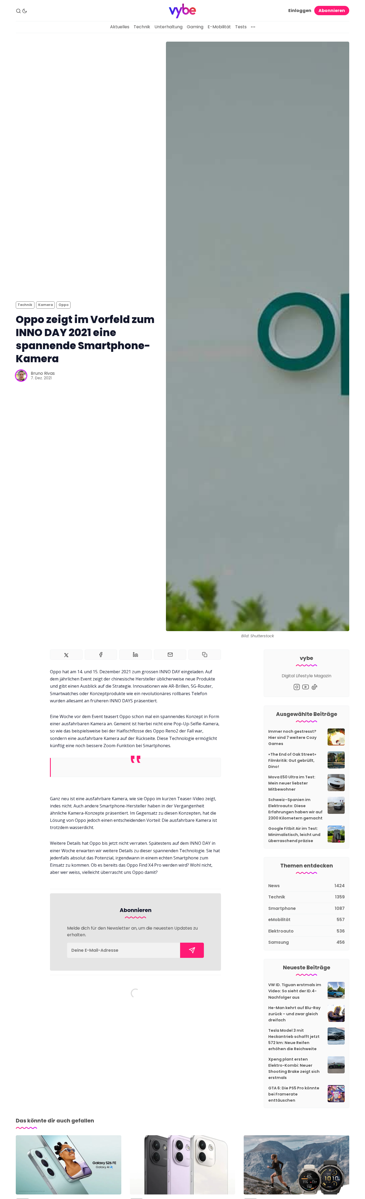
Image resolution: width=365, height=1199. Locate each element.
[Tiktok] (314, 687)
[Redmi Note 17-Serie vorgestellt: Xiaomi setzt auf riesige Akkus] (182, 1164)
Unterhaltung (168, 27)
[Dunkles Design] (24, 11)
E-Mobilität (219, 27)
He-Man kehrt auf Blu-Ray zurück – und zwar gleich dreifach (294, 1014)
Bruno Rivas (43, 373)
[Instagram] (296, 687)
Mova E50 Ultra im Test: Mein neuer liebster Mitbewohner (291, 783)
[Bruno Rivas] (21, 375)
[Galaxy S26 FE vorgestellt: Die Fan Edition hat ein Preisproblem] (68, 1164)
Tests (241, 27)
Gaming (195, 27)
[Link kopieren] (204, 655)
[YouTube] (305, 687)
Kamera (45, 304)
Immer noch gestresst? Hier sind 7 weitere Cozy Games (292, 737)
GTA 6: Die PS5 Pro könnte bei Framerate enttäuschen (293, 1094)
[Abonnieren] (192, 950)
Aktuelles (119, 27)
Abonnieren (332, 10)
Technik (142, 27)
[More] (253, 27)
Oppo (64, 304)
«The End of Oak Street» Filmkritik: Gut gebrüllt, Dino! (292, 760)
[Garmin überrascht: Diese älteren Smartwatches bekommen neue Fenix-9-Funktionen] (296, 1164)
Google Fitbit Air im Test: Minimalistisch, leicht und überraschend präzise (294, 834)
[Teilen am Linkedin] (135, 655)
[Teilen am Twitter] (66, 655)
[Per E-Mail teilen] (170, 655)
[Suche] (18, 11)
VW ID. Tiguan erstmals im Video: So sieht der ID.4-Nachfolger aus (294, 991)
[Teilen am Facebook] (101, 655)
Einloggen (299, 10)
